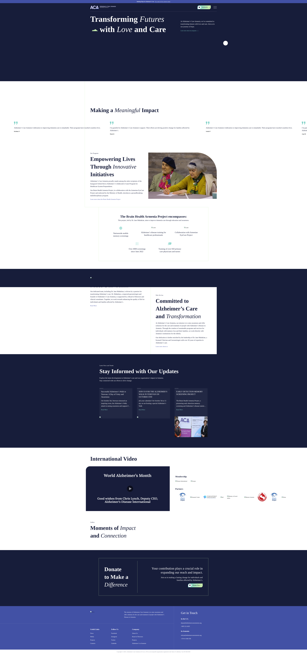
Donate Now (196, 585)
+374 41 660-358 (186, 638)
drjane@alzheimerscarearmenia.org (191, 623)
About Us (135, 633)
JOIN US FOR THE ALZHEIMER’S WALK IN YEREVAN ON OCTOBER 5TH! (153, 394)
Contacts (92, 643)
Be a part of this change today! (162, 1)
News (92, 633)
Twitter (113, 640)
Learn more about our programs (189, 30)
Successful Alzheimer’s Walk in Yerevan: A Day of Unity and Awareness (113, 394)
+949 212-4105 (185, 626)
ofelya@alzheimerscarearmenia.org (191, 635)
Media (92, 636)
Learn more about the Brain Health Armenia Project (105, 199)
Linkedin (113, 643)
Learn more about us (162, 346)
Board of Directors (137, 636)
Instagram (114, 636)
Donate (205, 7)
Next (216, 110)
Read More (93, 305)
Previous (212, 110)
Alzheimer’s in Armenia (139, 643)
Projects (92, 640)
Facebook (114, 633)
